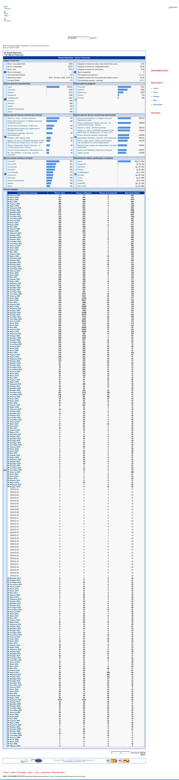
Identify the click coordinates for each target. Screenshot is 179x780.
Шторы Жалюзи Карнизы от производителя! (25, 150)
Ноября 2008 (14, 731)
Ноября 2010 (14, 681)
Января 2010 (14, 702)
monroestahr (12, 167)
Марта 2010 (14, 698)
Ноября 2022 (14, 290)
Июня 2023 (13, 275)
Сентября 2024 (15, 244)
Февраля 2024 (15, 258)
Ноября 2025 (14, 214)
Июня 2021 (13, 325)
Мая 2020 (13, 353)
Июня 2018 (13, 401)
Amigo (10, 106)
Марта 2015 (14, 483)
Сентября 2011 (15, 660)
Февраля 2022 (15, 309)
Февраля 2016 (15, 459)
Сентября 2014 (15, 584)
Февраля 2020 (15, 359)
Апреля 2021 (14, 330)
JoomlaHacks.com (79, 761)
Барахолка (82, 92)
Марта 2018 (14, 407)
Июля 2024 (13, 248)
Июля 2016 (13, 449)
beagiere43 (12, 95)
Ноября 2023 (14, 265)
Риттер (141, 75)
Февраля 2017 (15, 434)
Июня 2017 (13, 426)
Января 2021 (14, 336)
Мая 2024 (13, 252)
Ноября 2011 (14, 656)
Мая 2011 (13, 668)
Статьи (36, 772)
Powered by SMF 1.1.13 (61, 760)
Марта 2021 (14, 332)
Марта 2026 (14, 206)
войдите (31, 46)
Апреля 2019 (14, 380)
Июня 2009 (13, 717)
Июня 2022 (13, 300)
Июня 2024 (13, 250)
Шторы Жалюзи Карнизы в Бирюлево (22, 126)
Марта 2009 (14, 723)
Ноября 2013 (14, 605)
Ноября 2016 (14, 441)
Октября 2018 (15, 392)
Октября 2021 (15, 317)
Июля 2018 (13, 399)
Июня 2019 (13, 376)
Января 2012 (14, 652)
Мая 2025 (13, 227)
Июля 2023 (13, 273)
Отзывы (81, 98)
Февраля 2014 (15, 599)
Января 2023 (14, 286)
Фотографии (21, 772)
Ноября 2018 (14, 390)
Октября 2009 (15, 708)
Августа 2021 (14, 321)
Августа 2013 (14, 612)
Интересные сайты (58, 772)
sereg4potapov (13, 98)
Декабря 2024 (15, 237)
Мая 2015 (13, 478)
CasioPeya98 (13, 172)
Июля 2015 (13, 474)
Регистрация (157, 104)
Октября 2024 (15, 241)
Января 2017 (14, 436)
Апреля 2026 (14, 204)
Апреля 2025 (14, 229)
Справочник (45, 772)
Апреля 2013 (14, 620)
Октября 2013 (15, 608)
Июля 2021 (13, 323)
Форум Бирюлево (14, 53)
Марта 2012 (14, 647)
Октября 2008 (15, 733)
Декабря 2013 (15, 603)
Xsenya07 (11, 161)
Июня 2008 (13, 742)
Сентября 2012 (15, 635)
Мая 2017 (13, 428)
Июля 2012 (13, 639)
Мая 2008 (13, 744)
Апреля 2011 (14, 670)
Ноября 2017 (14, 415)
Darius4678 (12, 164)
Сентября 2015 (15, 470)
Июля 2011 (13, 664)
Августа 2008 (14, 737)
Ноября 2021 (14, 315)
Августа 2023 (14, 271)
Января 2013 (14, 626)
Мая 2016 (13, 453)
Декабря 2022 (15, 288)
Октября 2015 (15, 468)
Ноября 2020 (14, 340)
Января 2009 (14, 727)
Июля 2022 (13, 298)
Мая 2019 (13, 378)
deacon (80, 181)
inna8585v (81, 183)
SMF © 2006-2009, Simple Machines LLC (82, 760)
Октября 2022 (15, 292)
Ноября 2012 (14, 631)
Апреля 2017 (14, 430)
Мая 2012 (13, 643)
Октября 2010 (15, 683)
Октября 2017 (15, 418)
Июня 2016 (13, 451)
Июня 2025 (13, 225)
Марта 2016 (14, 457)
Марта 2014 (14, 597)
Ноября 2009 (14, 706)
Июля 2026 (13, 197)
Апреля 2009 (14, 721)
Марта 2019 (14, 382)
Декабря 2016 (15, 439)
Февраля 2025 (15, 233)
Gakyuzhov (12, 175)
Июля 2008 (13, 740)
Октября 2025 (15, 216)
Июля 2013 (13, 614)
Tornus (80, 178)
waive (10, 87)
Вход (155, 100)
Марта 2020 (14, 357)
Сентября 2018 (15, 395)
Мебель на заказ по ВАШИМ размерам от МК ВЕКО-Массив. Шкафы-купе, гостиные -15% (26, 142)
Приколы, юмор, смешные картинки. (22, 118)
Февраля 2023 (15, 283)
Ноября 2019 (14, 365)
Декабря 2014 (15, 578)
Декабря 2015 (15, 464)
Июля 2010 (13, 689)
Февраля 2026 (15, 208)
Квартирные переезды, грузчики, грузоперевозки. (97, 138)
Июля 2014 (13, 589)
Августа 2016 (14, 447)
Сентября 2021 (15, 319)
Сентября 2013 (15, 610)
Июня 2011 (13, 666)
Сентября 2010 (15, 685)
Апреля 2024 (14, 254)
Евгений (11, 101)
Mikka (10, 186)
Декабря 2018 (15, 388)
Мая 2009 (13, 719)
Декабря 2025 (15, 212)
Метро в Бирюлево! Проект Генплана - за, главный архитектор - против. (24, 146)
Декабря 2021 (15, 313)
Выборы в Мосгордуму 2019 (19, 138)
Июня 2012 (13, 641)
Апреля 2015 (14, 480)
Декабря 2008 (15, 729)
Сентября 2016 (15, 445)
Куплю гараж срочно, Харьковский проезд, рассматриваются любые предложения (95, 142)
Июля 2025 (13, 223)
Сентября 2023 (15, 269)
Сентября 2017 (15, 420)
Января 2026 (14, 210)
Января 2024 (14, 260)
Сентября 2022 (15, 294)
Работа (80, 95)
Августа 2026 (14, 195)
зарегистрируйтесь (43, 46)
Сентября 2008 (15, 735)
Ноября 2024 (14, 239)
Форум (155, 88)
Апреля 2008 (14, 746)
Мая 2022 (13, 302)
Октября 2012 (15, 633)
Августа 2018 (14, 397)
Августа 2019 (14, 371)
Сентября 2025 (15, 218)
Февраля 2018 (15, 409)
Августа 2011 (14, 662)
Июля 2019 (13, 374)
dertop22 (11, 103)
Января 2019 (14, 386)
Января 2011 (14, 677)
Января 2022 (14, 311)
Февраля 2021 (15, 334)
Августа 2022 (14, 296)
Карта (30, 772)
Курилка (81, 90)
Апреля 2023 (14, 279)
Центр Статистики (15, 55)
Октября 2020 (15, 342)
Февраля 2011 (15, 675)
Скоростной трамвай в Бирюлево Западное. (95, 150)
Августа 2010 (14, 687)
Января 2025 (14, 235)
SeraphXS (11, 170)
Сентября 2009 (15, 710)
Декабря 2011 (15, 654)
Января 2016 (14, 462)
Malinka (10, 92)
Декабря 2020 (15, 338)
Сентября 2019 (15, 369)
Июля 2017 (13, 424)
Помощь (156, 96)
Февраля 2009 (15, 725)
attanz (10, 112)
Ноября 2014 (14, 580)
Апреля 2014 (14, 595)
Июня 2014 (13, 591)
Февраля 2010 (15, 700)
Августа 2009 (14, 712)
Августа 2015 (14, 472)
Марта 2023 (14, 281)
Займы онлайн (83, 153)
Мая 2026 (13, 202)
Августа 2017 (14, 422)
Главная (6, 772)
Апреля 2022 (14, 304)
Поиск (155, 92)
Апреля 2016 (14, 455)
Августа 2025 (14, 221)
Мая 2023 (13, 277)
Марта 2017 (14, 432)
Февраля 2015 (15, 485)
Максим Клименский (16, 109)
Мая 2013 (13, 618)
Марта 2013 (14, 622)
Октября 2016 (15, 443)
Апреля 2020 (14, 355)
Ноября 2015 (14, 466)
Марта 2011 (14, 672)
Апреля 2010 (14, 696)
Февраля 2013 (15, 624)
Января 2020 (14, 361)
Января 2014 (14, 601)
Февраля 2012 (15, 649)
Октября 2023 (15, 267)
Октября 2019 (15, 367)
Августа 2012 (14, 637)
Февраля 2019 (15, 384)
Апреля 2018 (14, 405)
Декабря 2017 (15, 413)
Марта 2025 (14, 231)
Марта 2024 (14, 256)
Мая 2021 (13, 327)
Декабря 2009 (15, 704)
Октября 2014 (15, 582)
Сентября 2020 (15, 344)
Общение (81, 87)
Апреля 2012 (14, 645)
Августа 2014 (14, 587)
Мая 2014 (13, 593)
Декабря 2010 (15, 679)
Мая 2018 (13, 403)
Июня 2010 (13, 691)
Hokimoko (11, 90)
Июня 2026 (13, 200)
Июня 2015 (13, 476)
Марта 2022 (14, 306)
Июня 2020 (13, 350)
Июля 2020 (13, 348)
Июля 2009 (13, 714)
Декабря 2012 (15, 628)
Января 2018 (14, 411)
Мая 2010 (13, 693)
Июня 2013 (13, 616)
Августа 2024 (14, 246)
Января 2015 (14, 487)
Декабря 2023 (15, 262)
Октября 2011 (15, 658)
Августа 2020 (14, 346)
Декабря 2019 (15, 363)
